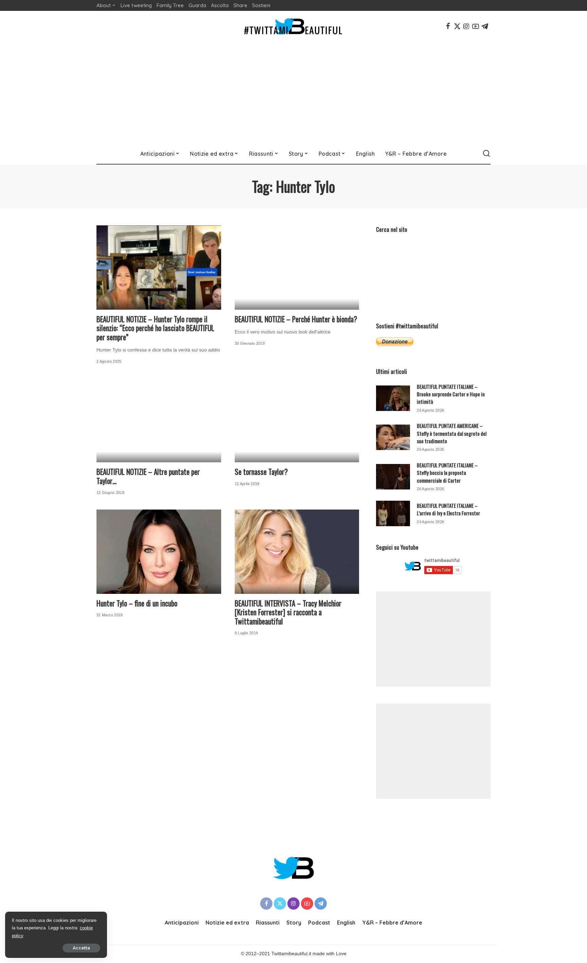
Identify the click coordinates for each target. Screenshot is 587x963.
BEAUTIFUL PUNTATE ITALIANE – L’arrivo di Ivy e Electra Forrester (448, 509)
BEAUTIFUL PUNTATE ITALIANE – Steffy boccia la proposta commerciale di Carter (447, 472)
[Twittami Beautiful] (293, 26)
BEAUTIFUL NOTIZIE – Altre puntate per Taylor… (148, 476)
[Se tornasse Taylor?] (297, 420)
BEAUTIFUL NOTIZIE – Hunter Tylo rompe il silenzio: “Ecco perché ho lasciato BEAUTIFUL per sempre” (155, 328)
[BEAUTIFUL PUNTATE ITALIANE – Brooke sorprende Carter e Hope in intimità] (393, 398)
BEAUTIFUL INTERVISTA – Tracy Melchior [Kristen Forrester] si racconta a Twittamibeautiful (288, 612)
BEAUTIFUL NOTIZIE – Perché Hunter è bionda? (296, 319)
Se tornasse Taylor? (261, 471)
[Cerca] (486, 153)
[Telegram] (484, 26)
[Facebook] (448, 26)
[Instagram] (466, 26)
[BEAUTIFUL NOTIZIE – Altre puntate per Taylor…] (158, 420)
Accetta (81, 947)
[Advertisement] (293, 92)
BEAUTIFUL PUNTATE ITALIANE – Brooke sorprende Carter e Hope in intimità (451, 394)
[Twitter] (457, 26)
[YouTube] (475, 26)
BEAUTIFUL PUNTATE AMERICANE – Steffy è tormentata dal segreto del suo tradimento (451, 433)
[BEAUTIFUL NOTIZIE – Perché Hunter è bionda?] (297, 267)
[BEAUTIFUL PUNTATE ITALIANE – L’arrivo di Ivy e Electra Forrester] (393, 513)
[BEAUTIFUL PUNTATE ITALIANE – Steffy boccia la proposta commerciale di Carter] (393, 476)
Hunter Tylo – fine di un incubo (136, 603)
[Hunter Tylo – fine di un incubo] (158, 552)
